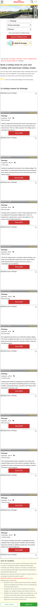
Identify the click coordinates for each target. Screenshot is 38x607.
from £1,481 (19, 178)
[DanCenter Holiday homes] (19, 2)
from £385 (19, 346)
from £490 (19, 267)
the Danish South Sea (11, 61)
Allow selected (9, 604)
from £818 (19, 391)
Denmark (19, 59)
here (15, 580)
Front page (12, 59)
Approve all (28, 604)
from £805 (19, 550)
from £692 (19, 133)
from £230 (19, 426)
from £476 (19, 222)
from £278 (19, 302)
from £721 (19, 470)
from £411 (19, 505)
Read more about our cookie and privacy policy (14, 578)
